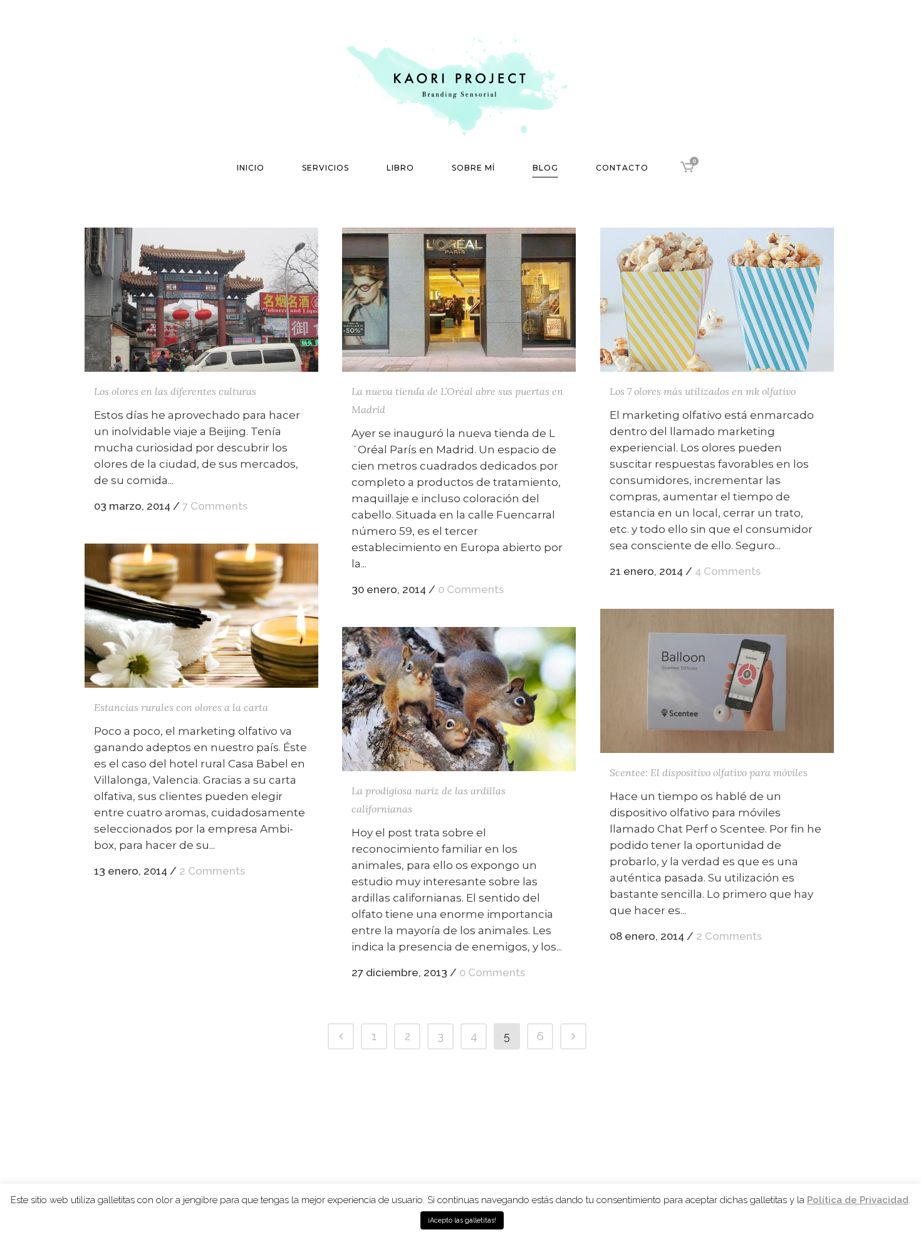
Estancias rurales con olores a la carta (181, 707)
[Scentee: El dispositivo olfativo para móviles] (717, 681)
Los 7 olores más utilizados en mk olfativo (703, 391)
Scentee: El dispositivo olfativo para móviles (709, 772)
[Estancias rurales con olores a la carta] (201, 616)
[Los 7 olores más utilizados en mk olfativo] (717, 300)
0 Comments (471, 589)
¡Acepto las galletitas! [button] (462, 1220)
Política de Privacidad (857, 1200)
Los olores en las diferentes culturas (175, 391)
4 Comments (728, 571)
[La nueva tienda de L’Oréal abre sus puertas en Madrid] (459, 300)
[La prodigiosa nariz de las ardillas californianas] (459, 699)
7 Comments (214, 506)
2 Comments (212, 871)
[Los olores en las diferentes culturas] (201, 300)
